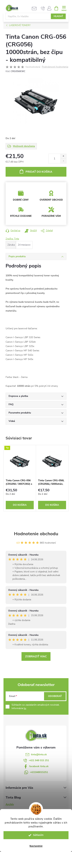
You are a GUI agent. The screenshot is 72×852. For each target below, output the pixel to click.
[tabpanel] (20, 478)
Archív (10, 804)
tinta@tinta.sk (39, 754)
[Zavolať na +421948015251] (43, 8)
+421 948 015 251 (39, 760)
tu (25, 708)
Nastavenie (36, 846)
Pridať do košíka (39, 172)
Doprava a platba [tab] (18, 396)
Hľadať (58, 16)
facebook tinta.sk (39, 766)
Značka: (12, 238)
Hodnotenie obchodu (36, 534)
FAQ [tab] (11, 404)
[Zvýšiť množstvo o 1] (63, 156)
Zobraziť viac (36, 656)
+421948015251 (39, 772)
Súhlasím (38, 835)
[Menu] (64, 8)
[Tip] (20, 461)
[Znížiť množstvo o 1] (63, 161)
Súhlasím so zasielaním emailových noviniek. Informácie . (36, 706)
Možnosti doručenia (24, 146)
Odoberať (55, 696)
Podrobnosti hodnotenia (55, 66)
